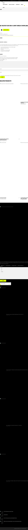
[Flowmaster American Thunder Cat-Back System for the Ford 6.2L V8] (2, 314)
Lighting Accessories (3, 198)
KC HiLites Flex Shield (3, 197)
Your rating (1, 59)
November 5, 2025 (8, 426)
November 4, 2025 (8, 481)
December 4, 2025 (8, 315)
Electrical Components (2, 140)
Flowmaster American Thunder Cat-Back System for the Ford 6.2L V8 (14, 314)
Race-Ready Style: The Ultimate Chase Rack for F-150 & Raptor (14, 425)
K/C (0, 198)
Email (1, 72)
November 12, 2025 (8, 370)
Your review (1, 60)
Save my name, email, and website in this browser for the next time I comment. (11, 75)
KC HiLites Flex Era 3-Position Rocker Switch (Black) (4, 139)
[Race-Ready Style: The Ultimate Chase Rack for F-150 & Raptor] (2, 425)
